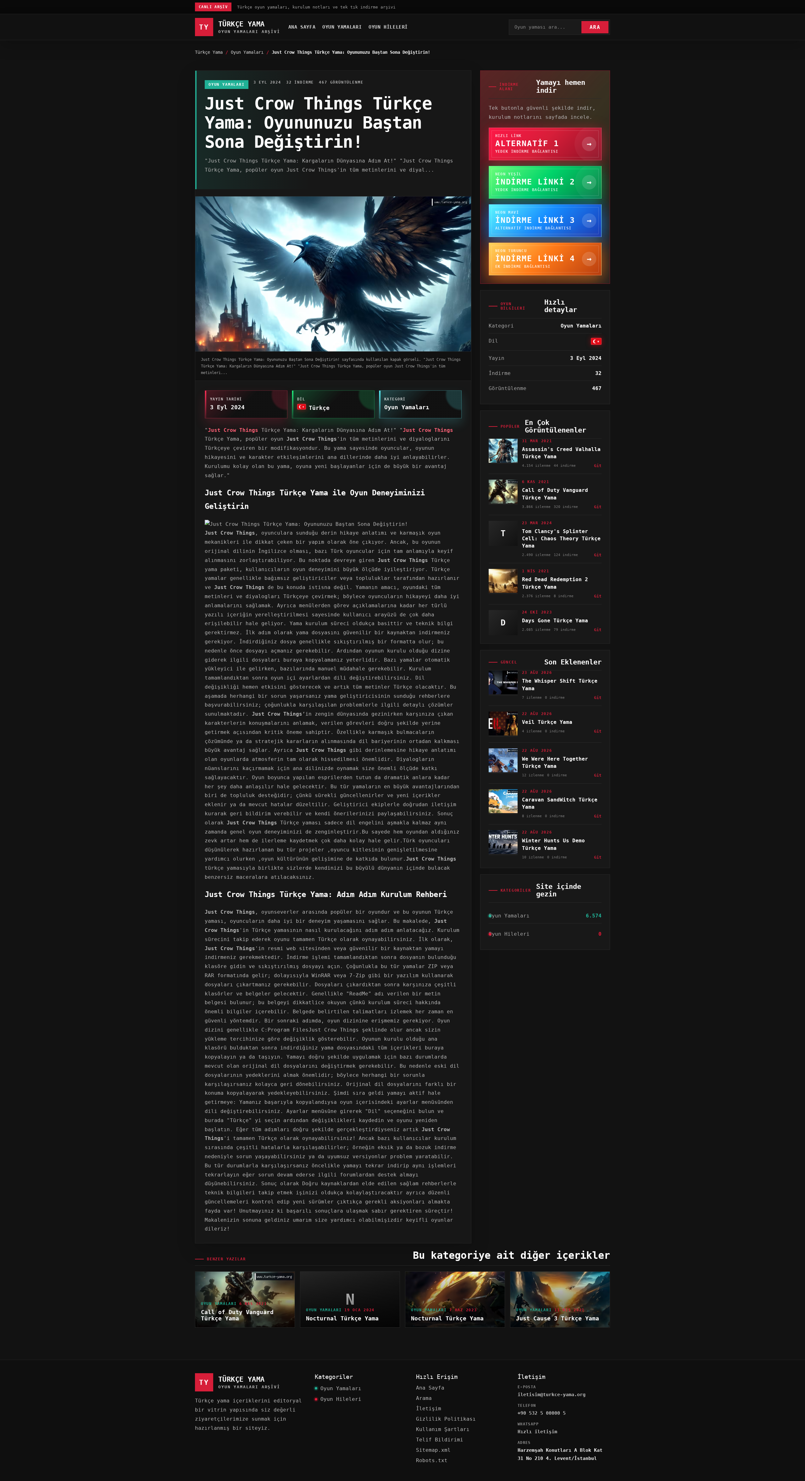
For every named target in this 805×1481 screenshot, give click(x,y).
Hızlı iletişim (537, 1431)
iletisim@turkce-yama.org (552, 1394)
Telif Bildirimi (439, 1440)
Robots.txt (431, 1460)
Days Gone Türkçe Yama (555, 621)
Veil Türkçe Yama (547, 722)
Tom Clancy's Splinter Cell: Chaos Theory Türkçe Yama (561, 538)
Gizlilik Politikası (446, 1419)
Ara (595, 27)
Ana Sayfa (301, 27)
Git (598, 465)
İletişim (428, 1409)
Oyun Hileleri (388, 27)
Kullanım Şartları (442, 1429)
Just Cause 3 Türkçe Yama (557, 1318)
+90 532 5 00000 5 (542, 1413)
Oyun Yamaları (342, 27)
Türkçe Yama (209, 52)
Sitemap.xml (433, 1450)
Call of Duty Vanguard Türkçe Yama (237, 1315)
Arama (424, 1398)
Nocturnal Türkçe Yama (342, 1318)
